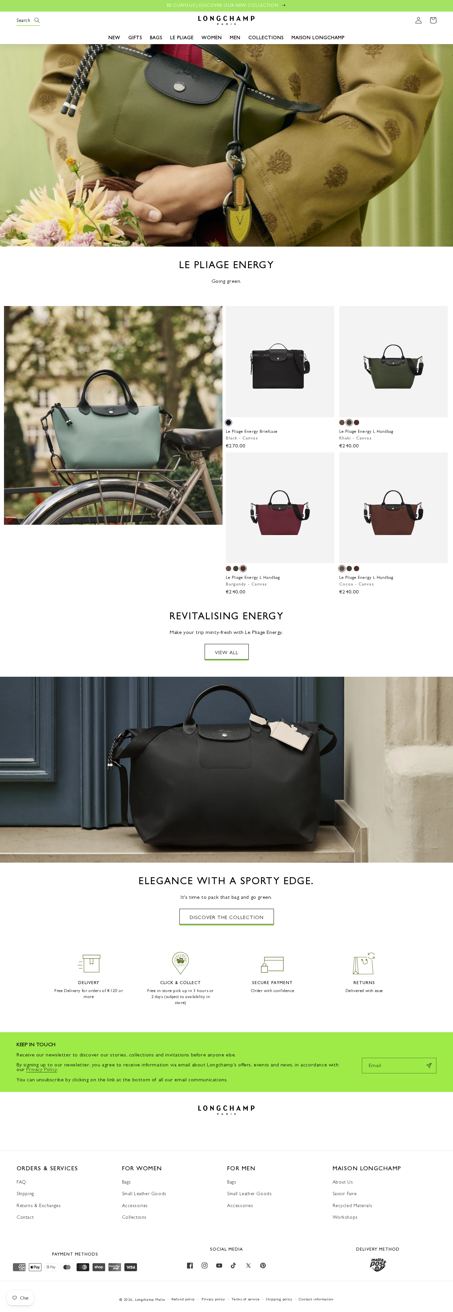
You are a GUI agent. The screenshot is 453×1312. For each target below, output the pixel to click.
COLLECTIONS (266, 37)
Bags (126, 1182)
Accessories (135, 1205)
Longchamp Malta (150, 1299)
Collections (134, 1217)
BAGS (156, 37)
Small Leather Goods (144, 1193)
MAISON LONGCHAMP (318, 37)
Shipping (25, 1193)
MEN (235, 37)
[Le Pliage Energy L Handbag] (342, 422)
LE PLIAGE (182, 37)
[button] (24, 20)
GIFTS (135, 37)
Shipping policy (279, 1299)
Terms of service (245, 1299)
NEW (114, 37)
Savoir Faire (345, 1193)
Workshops (345, 1217)
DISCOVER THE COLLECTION (227, 917)
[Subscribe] (428, 1065)
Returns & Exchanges (39, 1205)
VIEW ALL (226, 652)
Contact (25, 1217)
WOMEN (212, 37)
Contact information (316, 1299)
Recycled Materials (352, 1205)
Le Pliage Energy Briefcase (252, 431)
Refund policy (183, 1299)
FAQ (21, 1182)
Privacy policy (213, 1299)
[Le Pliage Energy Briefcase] (228, 422)
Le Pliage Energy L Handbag (366, 431)
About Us (343, 1182)
